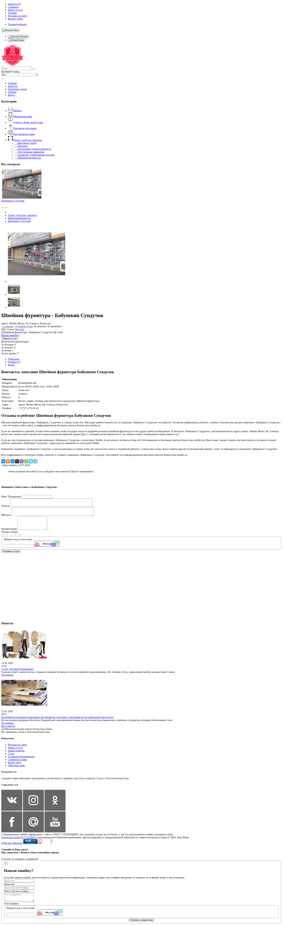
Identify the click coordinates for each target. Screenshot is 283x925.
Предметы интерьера (25, 128)
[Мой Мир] (12, 461)
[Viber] (22, 461)
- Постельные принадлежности (32, 149)
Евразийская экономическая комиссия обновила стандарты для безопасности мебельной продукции (57, 717)
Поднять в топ (10, 338)
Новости (13, 86)
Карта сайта (14, 762)
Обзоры (12, 92)
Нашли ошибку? (10, 335)
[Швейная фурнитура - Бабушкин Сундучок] (36, 281)
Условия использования (21, 756)
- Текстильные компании (29, 152)
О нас (11, 753)
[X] (17, 461)
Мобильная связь (22, 116)
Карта (11, 364)
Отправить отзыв (11, 551)
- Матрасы (21, 146)
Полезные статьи (17, 89)
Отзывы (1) (14, 362)
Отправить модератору (141, 920)
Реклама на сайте (17, 744)
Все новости (8, 726)
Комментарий (9, 528)
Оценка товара (9, 531)
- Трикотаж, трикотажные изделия (34, 154)
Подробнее (7, 675)
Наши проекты (16, 750)
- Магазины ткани (25, 143)
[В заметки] (6, 207)
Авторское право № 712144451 (18, 837)
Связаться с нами (17, 759)
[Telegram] (35, 461)
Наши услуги (15, 747)
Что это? (19, 329)
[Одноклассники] (8, 461)
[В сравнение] (2, 207)
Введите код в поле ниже (18, 539)
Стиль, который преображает (17, 669)
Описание (13, 359)
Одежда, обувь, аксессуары (28, 122)
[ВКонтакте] (3, 461)
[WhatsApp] (26, 461)
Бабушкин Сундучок (12, 200)
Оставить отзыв (24, 326)
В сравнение (54, 326)
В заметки (40, 326)
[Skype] (31, 461)
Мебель (17, 110)
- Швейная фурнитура (27, 157)
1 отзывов (7, 326)
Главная (12, 83)
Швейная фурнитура (19, 218)
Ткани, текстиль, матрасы (27, 140)
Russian (23, 36)
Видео (11, 95)
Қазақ (20, 40)
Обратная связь (16, 765)
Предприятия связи (24, 134)
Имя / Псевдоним (11, 496)
